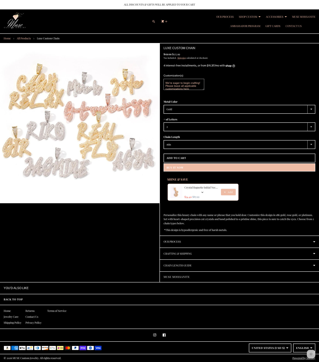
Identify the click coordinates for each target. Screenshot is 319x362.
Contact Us (31, 316)
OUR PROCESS (225, 16)
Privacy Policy (33, 322)
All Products (24, 38)
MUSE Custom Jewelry (25, 358)
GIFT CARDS (272, 26)
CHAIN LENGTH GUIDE (178, 265)
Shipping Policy (12, 322)
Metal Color (171, 101)
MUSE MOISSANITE (303, 16)
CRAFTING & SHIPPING (178, 253)
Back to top (13, 299)
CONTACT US (294, 26)
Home (7, 38)
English (302, 348)
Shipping (181, 57)
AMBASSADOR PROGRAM (245, 26)
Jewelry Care (11, 316)
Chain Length (172, 137)
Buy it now (175, 167)
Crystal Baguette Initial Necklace (201, 187)
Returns (30, 311)
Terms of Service (56, 311)
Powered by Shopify (303, 358)
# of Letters (170, 119)
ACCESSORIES (274, 16)
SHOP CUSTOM (248, 16)
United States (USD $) (268, 348)
